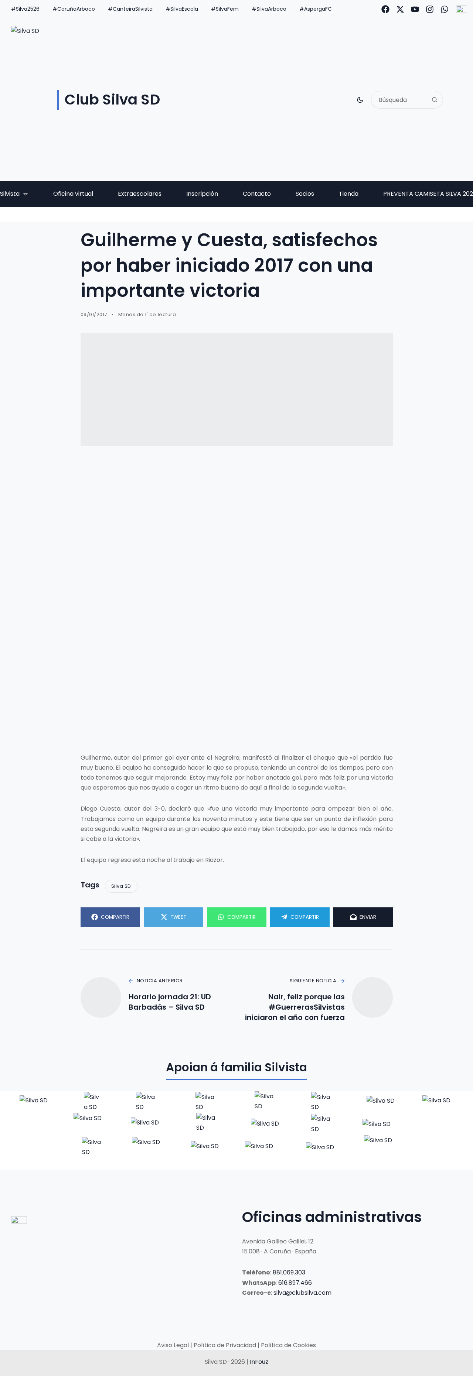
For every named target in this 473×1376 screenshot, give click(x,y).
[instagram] (430, 9)
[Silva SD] (35, 1102)
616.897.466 (295, 1283)
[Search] (435, 100)
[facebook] (385, 9)
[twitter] (400, 9)
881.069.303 (289, 1272)
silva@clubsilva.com (302, 1292)
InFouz (259, 1362)
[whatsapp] (444, 9)
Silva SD (121, 886)
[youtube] (415, 9)
